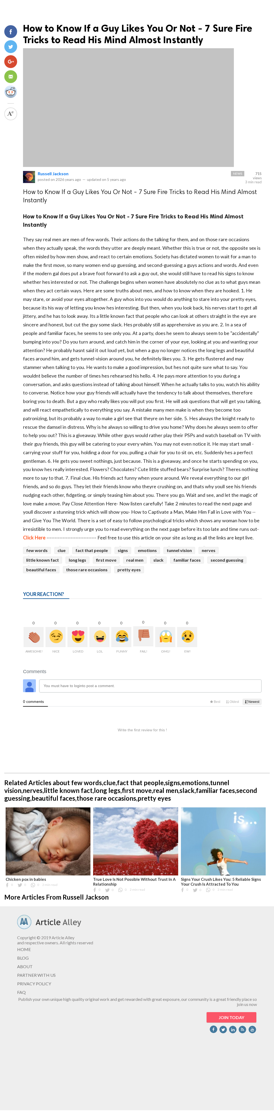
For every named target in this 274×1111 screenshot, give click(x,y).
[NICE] (55, 637)
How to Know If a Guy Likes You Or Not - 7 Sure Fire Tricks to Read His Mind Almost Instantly (137, 34)
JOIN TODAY (231, 1017)
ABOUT (25, 966)
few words (37, 550)
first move (106, 559)
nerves (208, 550)
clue (62, 550)
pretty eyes (129, 569)
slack (158, 559)
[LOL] (99, 637)
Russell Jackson (53, 173)
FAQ (21, 992)
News (237, 174)
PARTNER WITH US (36, 975)
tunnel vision (179, 550)
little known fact (42, 559)
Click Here (34, 537)
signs (123, 550)
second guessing (227, 559)
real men (134, 559)
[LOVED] (77, 637)
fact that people (91, 550)
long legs (77, 559)
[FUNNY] (121, 637)
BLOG (23, 957)
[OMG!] (165, 637)
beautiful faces (41, 569)
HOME (24, 949)
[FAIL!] (143, 636)
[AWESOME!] (34, 637)
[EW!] (187, 637)
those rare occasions (87, 569)
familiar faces (187, 559)
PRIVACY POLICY (34, 983)
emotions (147, 550)
